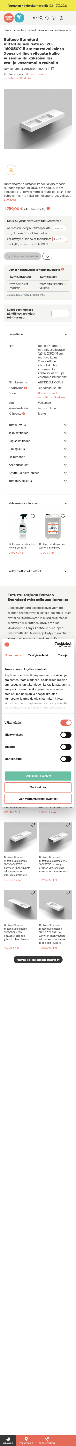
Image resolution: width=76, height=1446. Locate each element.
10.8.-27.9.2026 (38, 5)
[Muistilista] (47, 18)
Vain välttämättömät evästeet (38, 798)
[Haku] (41, 18)
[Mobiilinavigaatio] (69, 18)
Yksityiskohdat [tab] (38, 655)
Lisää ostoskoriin (25, 256)
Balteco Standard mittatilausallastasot (26, 76)
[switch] (66, 735)
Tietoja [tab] (62, 655)
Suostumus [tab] (13, 655)
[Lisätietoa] (48, 208)
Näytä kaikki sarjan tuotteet (38, 960)
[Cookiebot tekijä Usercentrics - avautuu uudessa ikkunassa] (55, 644)
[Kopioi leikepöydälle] (52, 69)
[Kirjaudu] (61, 18)
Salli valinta (38, 787)
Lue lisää (10, 199)
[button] (38, 334)
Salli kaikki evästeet (38, 776)
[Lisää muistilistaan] (47, 256)
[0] (54, 18)
